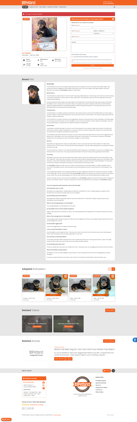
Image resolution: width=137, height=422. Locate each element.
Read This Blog (59, 359)
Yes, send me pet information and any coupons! (86, 56)
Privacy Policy (97, 63)
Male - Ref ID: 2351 (75, 298)
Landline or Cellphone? (98, 31)
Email (75, 36)
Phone (75, 31)
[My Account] (114, 7)
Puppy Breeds (62, 7)
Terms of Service (105, 63)
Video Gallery (42, 7)
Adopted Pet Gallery (52, 7)
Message (73, 42)
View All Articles (109, 341)
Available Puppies (101, 380)
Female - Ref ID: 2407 (53, 298)
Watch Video (37, 326)
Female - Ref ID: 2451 (29, 298)
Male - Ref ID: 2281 (99, 298)
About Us (98, 385)
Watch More (110, 310)
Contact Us (99, 390)
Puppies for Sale (33, 7)
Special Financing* (101, 383)
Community (59, 347)
